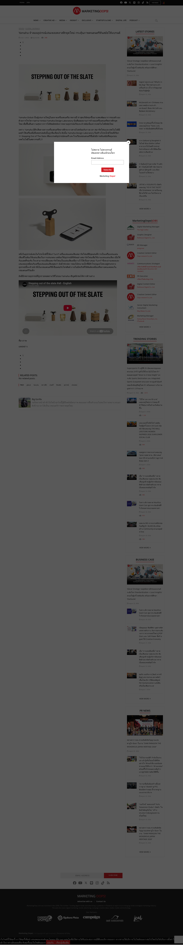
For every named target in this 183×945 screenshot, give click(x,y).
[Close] (128, 142)
